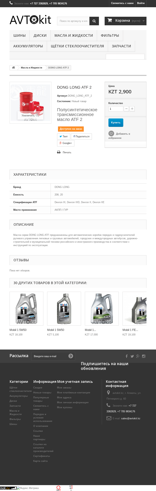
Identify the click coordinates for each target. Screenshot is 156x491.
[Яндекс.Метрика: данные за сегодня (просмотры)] (28, 488)
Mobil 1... (90, 329)
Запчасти (121, 46)
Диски (40, 35)
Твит (65, 136)
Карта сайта (40, 461)
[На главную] (13, 67)
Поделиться (82, 136)
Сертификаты (41, 456)
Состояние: (64, 101)
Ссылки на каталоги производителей (43, 448)
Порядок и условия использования (42, 418)
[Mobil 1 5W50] (26, 309)
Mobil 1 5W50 (18, 329)
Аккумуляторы (28, 46)
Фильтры (110, 35)
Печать (67, 152)
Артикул (62, 95)
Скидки (37, 387)
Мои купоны (64, 407)
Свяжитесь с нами (122, 3)
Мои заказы (64, 387)
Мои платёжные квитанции (73, 392)
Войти (141, 3)
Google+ (67, 143)
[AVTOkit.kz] (30, 19)
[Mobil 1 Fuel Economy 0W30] (102, 309)
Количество (115, 103)
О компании (40, 426)
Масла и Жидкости (73, 35)
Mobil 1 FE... (130, 329)
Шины (19, 35)
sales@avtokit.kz (130, 418)
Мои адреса (64, 397)
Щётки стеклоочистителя (77, 46)
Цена (111, 86)
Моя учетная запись (75, 381)
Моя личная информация (73, 402)
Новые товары (42, 392)
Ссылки (38, 431)
